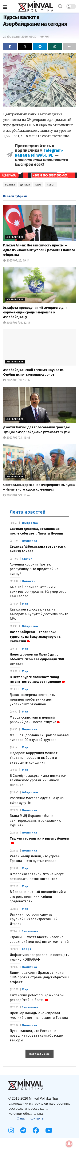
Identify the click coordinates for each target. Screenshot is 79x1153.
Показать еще (39, 1054)
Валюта (10, 184)
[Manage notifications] (69, 1143)
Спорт (26, 949)
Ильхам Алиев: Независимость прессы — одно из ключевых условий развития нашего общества (39, 250)
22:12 (15, 886)
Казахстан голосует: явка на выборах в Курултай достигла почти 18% (39, 614)
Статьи (27, 558)
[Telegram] (23, 1130)
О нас (21, 1118)
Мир (25, 603)
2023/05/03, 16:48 (18, 437)
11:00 (15, 558)
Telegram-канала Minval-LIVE (39, 152)
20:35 (15, 1007)
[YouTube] (48, 1130)
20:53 (15, 989)
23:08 (15, 832)
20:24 (15, 1025)
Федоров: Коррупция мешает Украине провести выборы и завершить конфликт (33, 757)
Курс (38, 184)
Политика (29, 540)
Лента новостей (28, 512)
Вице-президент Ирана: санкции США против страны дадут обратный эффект (39, 977)
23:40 (15, 792)
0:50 (14, 711)
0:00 (14, 769)
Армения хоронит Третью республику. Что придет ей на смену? (34, 569)
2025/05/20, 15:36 (18, 380)
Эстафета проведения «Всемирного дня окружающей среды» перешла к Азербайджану (35, 312)
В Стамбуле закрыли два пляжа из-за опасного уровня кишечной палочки (38, 780)
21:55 (15, 908)
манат (51, 184)
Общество (30, 522)
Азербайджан (15, 237)
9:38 (14, 626)
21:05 (15, 967)
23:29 (15, 810)
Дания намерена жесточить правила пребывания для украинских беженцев (32, 699)
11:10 (15, 540)
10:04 (15, 603)
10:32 (15, 581)
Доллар (25, 184)
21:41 (14, 931)
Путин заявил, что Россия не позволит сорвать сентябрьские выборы (36, 1035)
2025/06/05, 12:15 (18, 323)
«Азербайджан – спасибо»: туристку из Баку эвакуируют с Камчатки (35, 636)
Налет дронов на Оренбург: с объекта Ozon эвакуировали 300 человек (37, 659)
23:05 (15, 850)
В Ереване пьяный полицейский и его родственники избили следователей (38, 896)
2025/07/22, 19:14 (17, 260)
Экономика (30, 931)
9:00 (14, 671)
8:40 (14, 523)
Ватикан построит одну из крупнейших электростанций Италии (34, 919)
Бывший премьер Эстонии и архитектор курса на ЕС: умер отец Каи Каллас (38, 591)
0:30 (14, 729)
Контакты (37, 1118)
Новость (28, 581)
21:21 (15, 949)
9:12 (14, 648)
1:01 (14, 689)
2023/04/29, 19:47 (18, 495)
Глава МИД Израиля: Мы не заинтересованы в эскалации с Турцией (35, 820)
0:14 (14, 747)
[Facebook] (36, 1130)
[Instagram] (11, 1130)
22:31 (15, 868)
